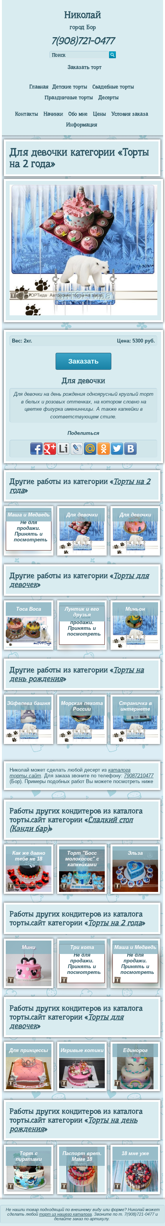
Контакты (26, 114)
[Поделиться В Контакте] (130, 449)
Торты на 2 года (115, 922)
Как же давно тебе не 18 (28, 856)
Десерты (108, 97)
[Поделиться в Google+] (50, 449)
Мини (28, 947)
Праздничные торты (69, 97)
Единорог (135, 1050)
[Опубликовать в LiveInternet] (63, 449)
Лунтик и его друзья (82, 612)
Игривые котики (82, 1050)
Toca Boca (28, 609)
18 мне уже (135, 1153)
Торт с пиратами (29, 1156)
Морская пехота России (82, 706)
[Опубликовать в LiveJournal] (77, 449)
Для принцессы (28, 1050)
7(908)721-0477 (82, 40)
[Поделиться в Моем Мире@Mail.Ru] (90, 449)
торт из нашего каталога (65, 1214)
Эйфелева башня (28, 703)
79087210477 (138, 776)
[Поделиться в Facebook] (36, 449)
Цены (99, 114)
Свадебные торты (113, 87)
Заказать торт (85, 67)
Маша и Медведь (29, 515)
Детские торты (69, 87)
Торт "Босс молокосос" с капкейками (82, 858)
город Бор (82, 27)
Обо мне (77, 114)
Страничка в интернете (135, 706)
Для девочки (82, 515)
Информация (81, 124)
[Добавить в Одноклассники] (103, 449)
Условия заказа (129, 114)
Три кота (82, 947)
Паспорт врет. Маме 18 (82, 1156)
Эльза (135, 853)
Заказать (83, 361)
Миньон (135, 609)
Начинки (53, 114)
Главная (38, 87)
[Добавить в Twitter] (117, 449)
